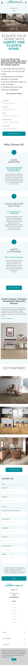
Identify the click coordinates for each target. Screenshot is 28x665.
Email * (4, 113)
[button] (20, 2)
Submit (14, 578)
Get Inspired (6, 638)
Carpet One (4, 15)
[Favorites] (23, 2)
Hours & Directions (14, 597)
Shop (4, 632)
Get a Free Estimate (14, 469)
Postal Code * (6, 126)
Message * (4, 554)
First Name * (6, 100)
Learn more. (9, 657)
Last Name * (6, 107)
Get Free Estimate (14, 133)
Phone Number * (7, 119)
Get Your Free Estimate (6, 318)
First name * (4, 487)
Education (6, 644)
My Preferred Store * (6, 545)
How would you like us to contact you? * (11, 510)
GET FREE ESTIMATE (14, 287)
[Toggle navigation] (2, 3)
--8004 (14, 10)
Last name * (4, 496)
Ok (14, 659)
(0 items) (25, 2)
